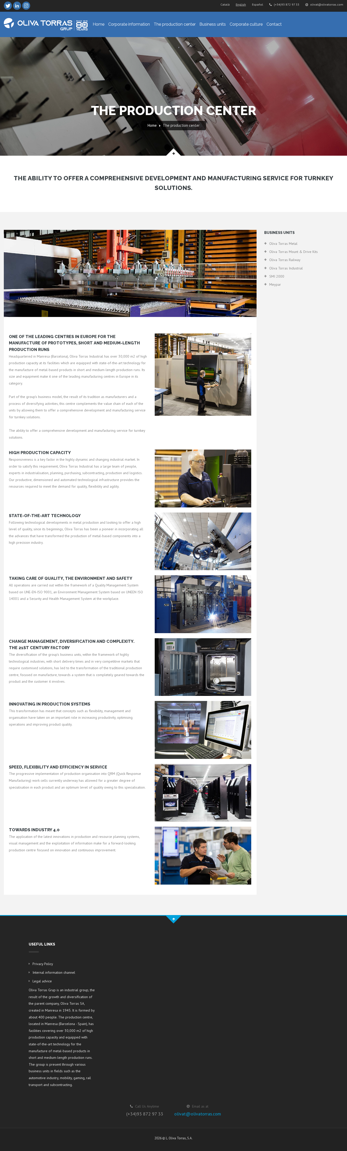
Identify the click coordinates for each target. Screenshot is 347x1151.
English (241, 4)
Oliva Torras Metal (283, 243)
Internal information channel (54, 972)
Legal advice (42, 981)
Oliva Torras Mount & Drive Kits (293, 251)
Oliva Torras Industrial (286, 268)
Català (225, 4)
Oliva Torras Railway (285, 260)
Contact (274, 24)
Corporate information (129, 24)
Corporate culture (246, 24)
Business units (212, 24)
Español (257, 4)
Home (98, 24)
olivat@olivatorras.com (326, 4)
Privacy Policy (43, 964)
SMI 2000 (276, 276)
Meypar (275, 284)
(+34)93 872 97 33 (286, 4)
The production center (175, 24)
